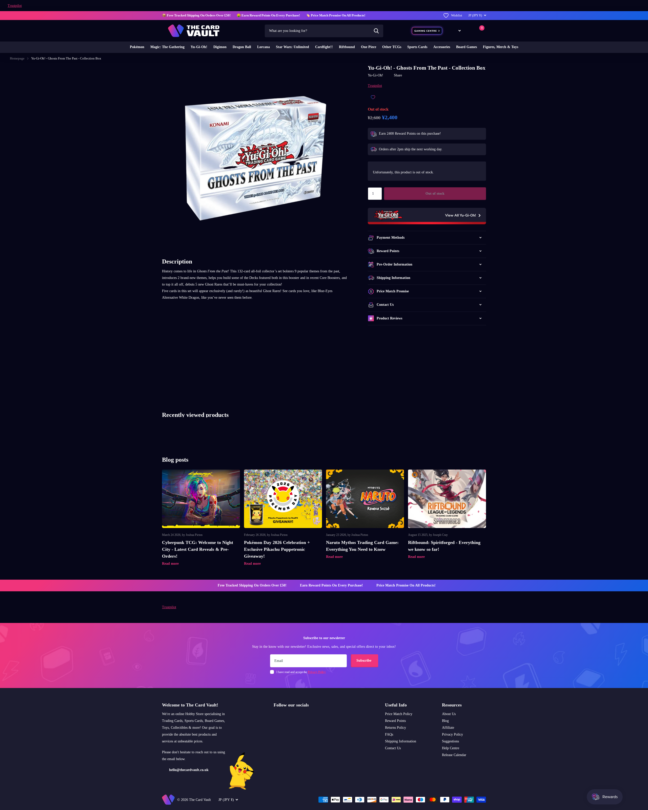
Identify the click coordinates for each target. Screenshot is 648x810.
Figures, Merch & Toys (500, 47)
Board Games (466, 47)
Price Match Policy (398, 714)
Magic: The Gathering (167, 47)
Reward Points (395, 721)
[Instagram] (275, 717)
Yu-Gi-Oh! (199, 47)
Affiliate (448, 728)
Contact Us (393, 748)
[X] (286, 717)
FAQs (389, 734)
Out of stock (435, 193)
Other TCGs (391, 47)
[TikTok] (297, 717)
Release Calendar (454, 755)
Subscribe (364, 660)
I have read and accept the (301, 672)
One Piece (368, 47)
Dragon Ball (242, 47)
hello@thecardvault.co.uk (189, 770)
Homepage (17, 58)
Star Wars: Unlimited (292, 47)
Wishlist (456, 15)
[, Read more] (456, 30)
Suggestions (450, 741)
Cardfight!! (324, 47)
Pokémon (137, 47)
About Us (449, 714)
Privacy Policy (452, 734)
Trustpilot (15, 6)
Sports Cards (417, 47)
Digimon (220, 47)
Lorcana (263, 47)
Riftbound (347, 47)
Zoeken (376, 31)
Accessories (441, 47)
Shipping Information (400, 741)
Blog (445, 721)
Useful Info (396, 704)
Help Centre (450, 748)
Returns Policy (395, 728)
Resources (452, 704)
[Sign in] (469, 30)
